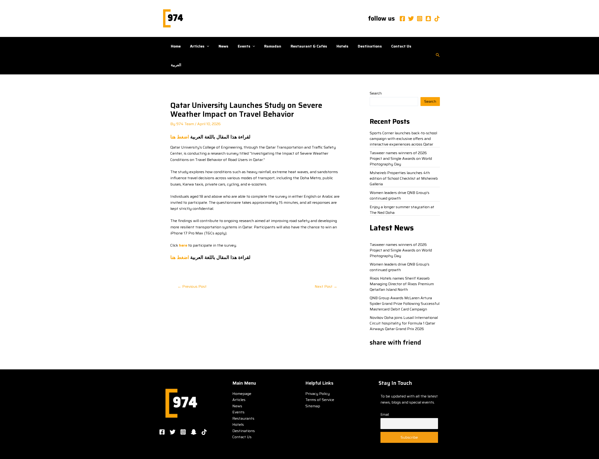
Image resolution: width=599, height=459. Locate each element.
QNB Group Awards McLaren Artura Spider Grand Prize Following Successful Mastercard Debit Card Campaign (404, 303)
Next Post (326, 286)
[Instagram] (420, 19)
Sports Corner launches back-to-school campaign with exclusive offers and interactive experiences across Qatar (403, 138)
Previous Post (192, 286)
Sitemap (312, 406)
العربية (176, 65)
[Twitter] (411, 19)
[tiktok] (437, 19)
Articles (197, 46)
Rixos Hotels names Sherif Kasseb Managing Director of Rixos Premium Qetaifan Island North (402, 283)
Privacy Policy (317, 394)
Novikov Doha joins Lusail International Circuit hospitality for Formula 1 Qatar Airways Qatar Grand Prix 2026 (404, 323)
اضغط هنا (179, 137)
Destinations (370, 46)
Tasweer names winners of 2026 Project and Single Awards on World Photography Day (401, 158)
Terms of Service (319, 400)
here (183, 245)
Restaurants (243, 418)
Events (244, 46)
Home (176, 46)
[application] (207, 46)
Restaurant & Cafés (309, 46)
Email (384, 414)
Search (376, 93)
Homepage (241, 394)
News (223, 46)
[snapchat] (428, 19)
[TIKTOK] (204, 432)
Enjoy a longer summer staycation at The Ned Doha (402, 209)
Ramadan (272, 46)
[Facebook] (402, 19)
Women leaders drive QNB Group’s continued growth (399, 195)
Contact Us (401, 46)
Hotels (342, 46)
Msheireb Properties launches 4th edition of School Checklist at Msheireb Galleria (404, 178)
